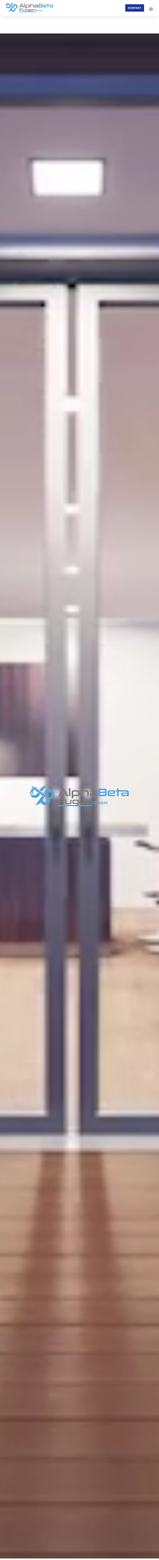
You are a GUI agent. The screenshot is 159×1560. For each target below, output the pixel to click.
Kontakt (134, 7)
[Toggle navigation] (151, 9)
